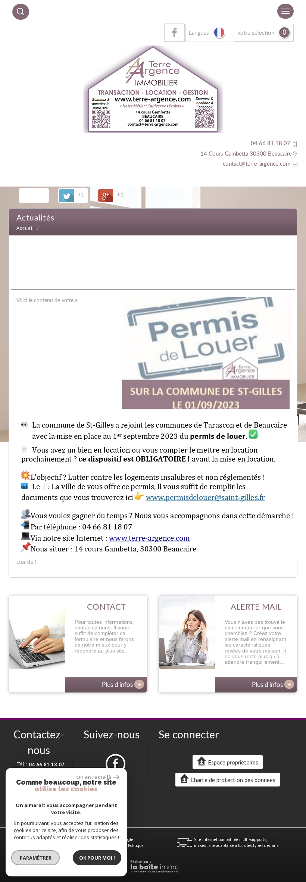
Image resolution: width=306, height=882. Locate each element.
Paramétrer (35, 857)
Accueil (25, 228)
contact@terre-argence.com (256, 164)
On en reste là (93, 777)
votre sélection (255, 33)
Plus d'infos (121, 684)
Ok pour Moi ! (97, 857)
